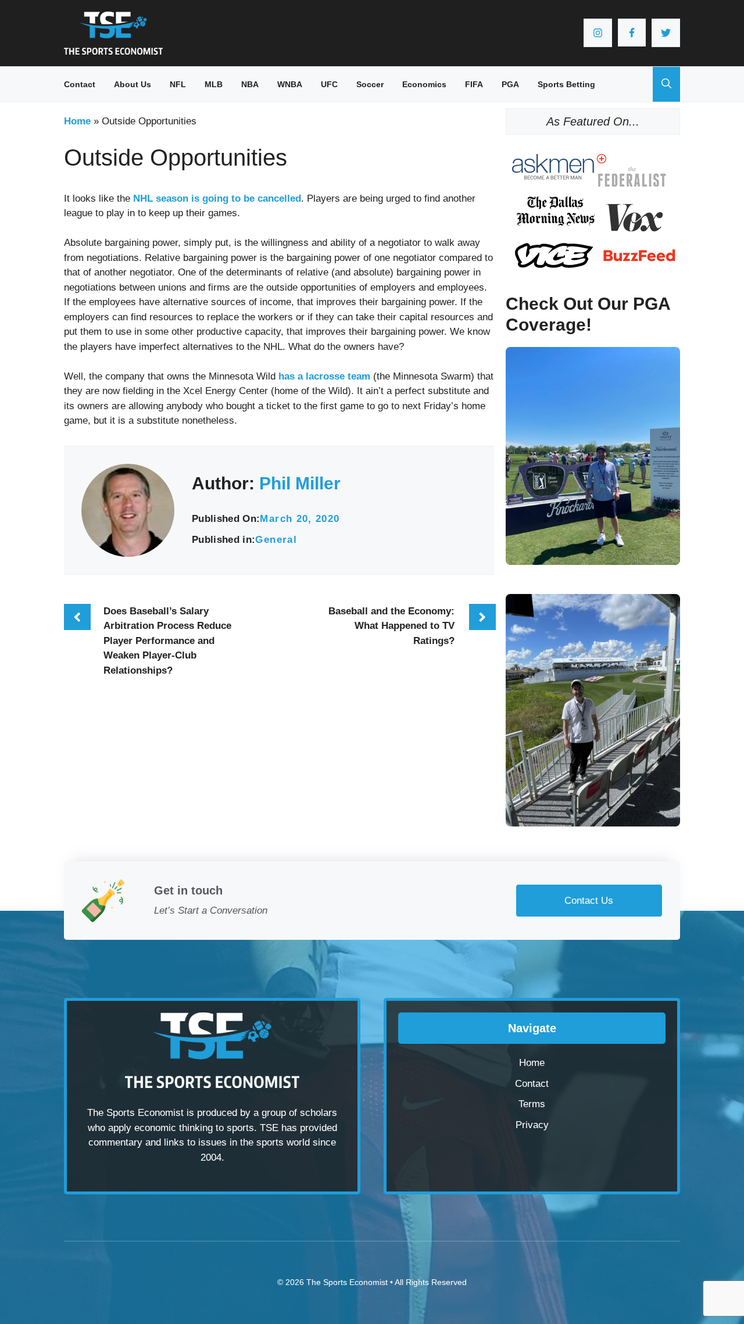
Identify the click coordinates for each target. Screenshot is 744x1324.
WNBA (289, 84)
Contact (79, 84)
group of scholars (299, 1112)
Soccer (370, 84)
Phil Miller (300, 483)
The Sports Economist (347, 1282)
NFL (178, 84)
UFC (329, 84)
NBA (250, 84)
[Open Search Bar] (666, 84)
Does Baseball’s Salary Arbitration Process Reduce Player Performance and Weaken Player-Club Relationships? (167, 641)
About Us (132, 84)
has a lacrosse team (324, 376)
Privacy (532, 1124)
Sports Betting (566, 84)
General (276, 539)
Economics (424, 84)
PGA (510, 84)
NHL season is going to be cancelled (217, 198)
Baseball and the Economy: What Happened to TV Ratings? (391, 626)
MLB (214, 84)
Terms (531, 1104)
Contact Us (588, 900)
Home (77, 121)
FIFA (474, 84)
